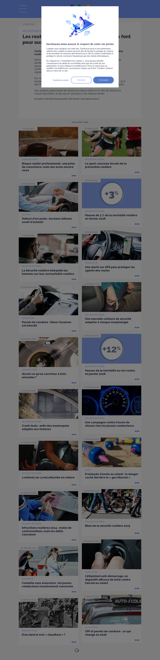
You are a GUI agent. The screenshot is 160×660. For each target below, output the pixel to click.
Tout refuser (81, 80)
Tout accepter (103, 80)
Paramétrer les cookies (60, 80)
